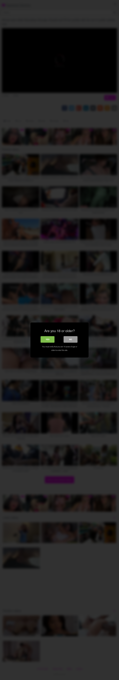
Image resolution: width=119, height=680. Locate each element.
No (70, 339)
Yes (48, 339)
